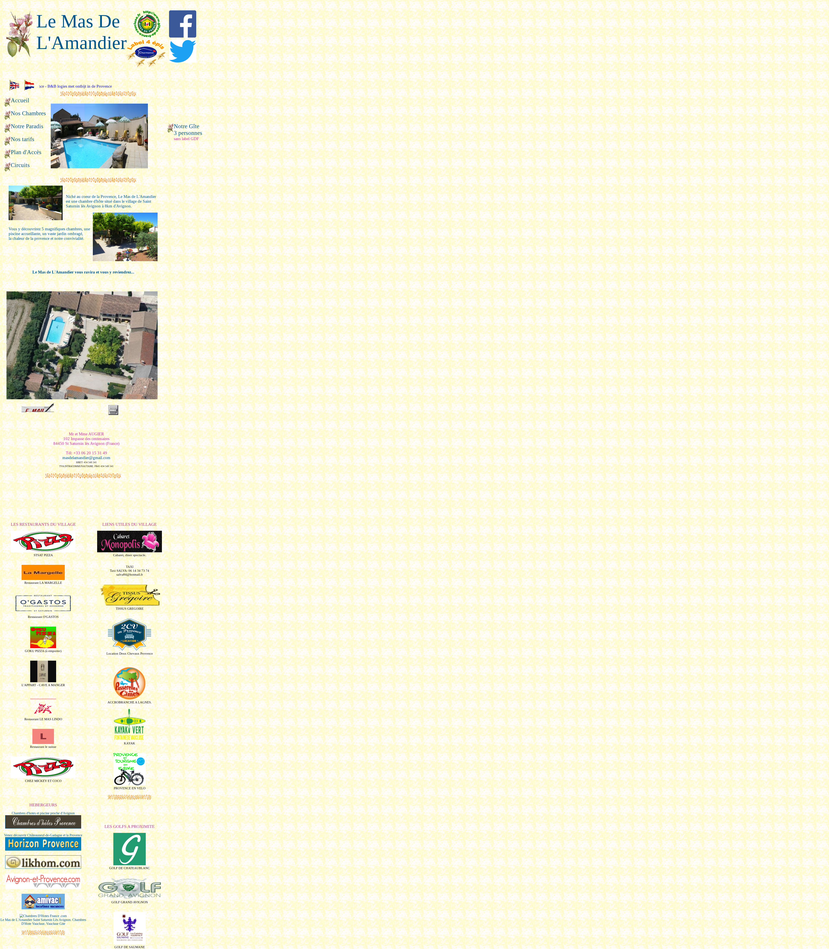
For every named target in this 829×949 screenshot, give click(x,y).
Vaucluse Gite (55, 923)
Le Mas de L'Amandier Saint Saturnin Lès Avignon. (35, 920)
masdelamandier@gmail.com (86, 457)
